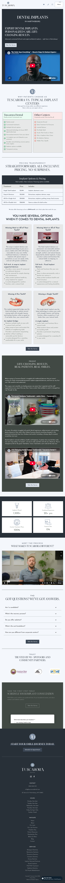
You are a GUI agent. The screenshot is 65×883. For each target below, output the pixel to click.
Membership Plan (32, 834)
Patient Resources (32, 832)
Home (32, 820)
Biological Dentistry (32, 849)
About (32, 823)
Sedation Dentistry (32, 868)
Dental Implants (32, 863)
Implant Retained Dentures (32, 861)
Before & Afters (32, 836)
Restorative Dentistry (32, 852)
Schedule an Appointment (32, 749)
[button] (59, 4)
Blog (32, 839)
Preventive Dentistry (32, 854)
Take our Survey (11, 45)
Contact (32, 841)
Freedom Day (32, 829)
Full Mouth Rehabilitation (32, 870)
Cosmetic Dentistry (32, 856)
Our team (32, 825)
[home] (8, 4)
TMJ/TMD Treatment (32, 866)
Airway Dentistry (32, 859)
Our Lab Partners (32, 827)
